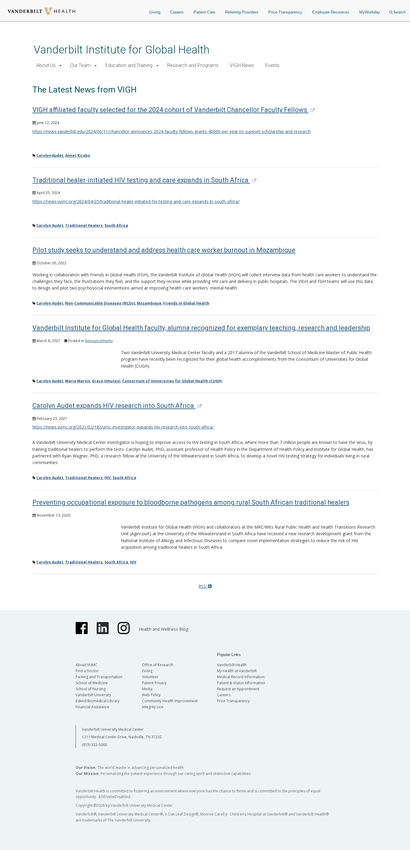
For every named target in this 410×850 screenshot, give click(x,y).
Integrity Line (153, 706)
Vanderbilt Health (232, 664)
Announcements (99, 340)
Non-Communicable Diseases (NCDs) (100, 303)
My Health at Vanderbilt (237, 670)
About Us (46, 65)
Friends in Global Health (186, 303)
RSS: (203, 586)
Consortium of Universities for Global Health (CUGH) (172, 381)
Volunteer (150, 676)
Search (399, 12)
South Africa (116, 225)
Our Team (80, 65)
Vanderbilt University (93, 694)
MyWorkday (369, 12)
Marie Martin (77, 381)
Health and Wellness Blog (163, 629)
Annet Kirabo (77, 155)
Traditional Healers (84, 225)
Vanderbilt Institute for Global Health (122, 49)
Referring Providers (241, 12)
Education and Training (128, 65)
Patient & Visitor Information (241, 682)
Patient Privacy (154, 682)
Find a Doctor (87, 670)
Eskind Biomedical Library (97, 700)
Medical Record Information (240, 676)
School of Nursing (91, 688)
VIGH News (242, 65)
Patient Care (204, 12)
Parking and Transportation (99, 676)
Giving (154, 12)
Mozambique (149, 303)
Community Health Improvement (169, 700)
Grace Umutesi (106, 381)
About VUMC (86, 664)
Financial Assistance (92, 706)
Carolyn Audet (49, 155)
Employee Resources (330, 12)
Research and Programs (193, 65)
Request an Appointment (238, 688)
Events (272, 65)
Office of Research (157, 664)
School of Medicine (92, 682)
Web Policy (151, 694)
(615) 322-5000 (94, 744)
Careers (177, 12)
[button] (60, 65)
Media (147, 688)
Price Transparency (285, 12)
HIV (107, 477)
